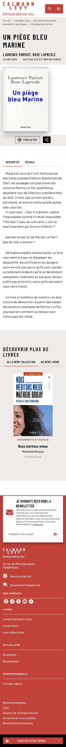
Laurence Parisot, (18, 54)
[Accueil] (18, 8)
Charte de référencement (20, 713)
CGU (6, 707)
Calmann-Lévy (22, 20)
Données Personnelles (18, 723)
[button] (42, 59)
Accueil (7, 20)
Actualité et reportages (15, 24)
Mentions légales (14, 702)
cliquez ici (37, 524)
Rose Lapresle (44, 54)
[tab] (12, 162)
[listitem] (6, 601)
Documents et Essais (45, 20)
